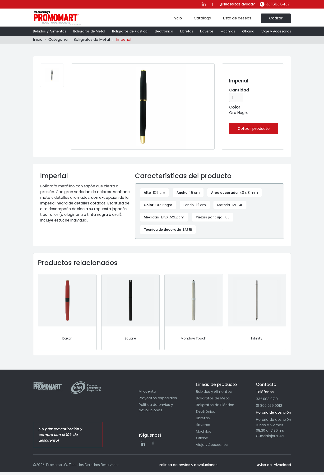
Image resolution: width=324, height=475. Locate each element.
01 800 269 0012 (269, 405)
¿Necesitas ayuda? (237, 4)
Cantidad (239, 90)
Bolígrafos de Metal (89, 31)
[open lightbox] (52, 75)
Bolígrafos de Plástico (130, 31)
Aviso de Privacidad (274, 464)
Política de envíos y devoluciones (156, 407)
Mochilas (228, 31)
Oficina (248, 31)
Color (234, 107)
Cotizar (276, 18)
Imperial (123, 39)
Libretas (186, 31)
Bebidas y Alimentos (49, 31)
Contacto (266, 384)
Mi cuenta (147, 391)
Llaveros (206, 31)
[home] (57, 18)
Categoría (58, 39)
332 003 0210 (267, 398)
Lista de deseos (237, 18)
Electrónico (164, 31)
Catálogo (202, 18)
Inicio (177, 18)
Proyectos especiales (158, 397)
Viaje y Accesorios (276, 31)
